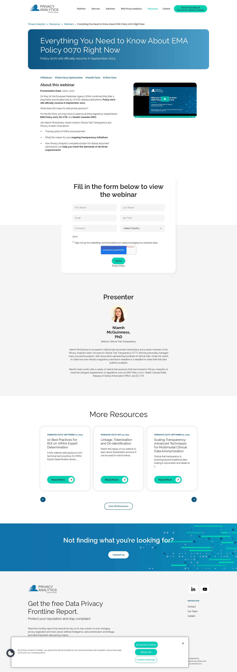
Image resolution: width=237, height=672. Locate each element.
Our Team (193, 611)
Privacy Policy (118, 265)
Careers (191, 616)
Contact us (118, 555)
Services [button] (96, 9)
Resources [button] (153, 9)
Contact (166, 9)
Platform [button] (81, 9)
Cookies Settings (146, 659)
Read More (58, 479)
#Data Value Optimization (69, 77)
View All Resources (118, 506)
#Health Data (92, 77)
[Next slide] (194, 499)
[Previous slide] (43, 499)
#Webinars (46, 77)
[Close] (183, 643)
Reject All (146, 652)
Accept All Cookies (146, 645)
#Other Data (109, 77)
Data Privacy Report (190, 9)
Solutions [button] (110, 9)
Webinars (69, 24)
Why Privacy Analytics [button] (131, 9)
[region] (100, 652)
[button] (10, 653)
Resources (54, 24)
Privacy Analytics (36, 24)
